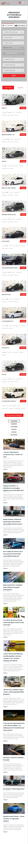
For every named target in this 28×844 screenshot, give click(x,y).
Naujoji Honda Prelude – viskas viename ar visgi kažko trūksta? (13, 819)
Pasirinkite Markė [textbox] (8, 37)
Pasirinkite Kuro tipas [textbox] (9, 59)
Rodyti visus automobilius (14, 415)
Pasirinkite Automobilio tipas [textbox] (11, 32)
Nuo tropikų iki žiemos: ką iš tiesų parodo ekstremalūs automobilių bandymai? (13, 554)
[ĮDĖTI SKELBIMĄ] (20, 2)
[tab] (8, 87)
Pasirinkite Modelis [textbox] (8, 43)
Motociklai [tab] (21, 25)
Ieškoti (14, 75)
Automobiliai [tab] (9, 25)
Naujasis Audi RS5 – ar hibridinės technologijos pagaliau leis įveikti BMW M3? (13, 488)
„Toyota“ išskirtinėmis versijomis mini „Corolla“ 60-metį (13, 454)
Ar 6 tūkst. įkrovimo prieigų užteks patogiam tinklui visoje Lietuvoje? (13, 622)
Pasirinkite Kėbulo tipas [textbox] (9, 65)
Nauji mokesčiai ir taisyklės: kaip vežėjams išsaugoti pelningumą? (12, 587)
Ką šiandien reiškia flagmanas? (13, 789)
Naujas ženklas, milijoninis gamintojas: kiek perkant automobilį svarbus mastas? (12, 522)
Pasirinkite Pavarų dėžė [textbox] (9, 70)
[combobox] (13, 32)
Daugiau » (5, 469)
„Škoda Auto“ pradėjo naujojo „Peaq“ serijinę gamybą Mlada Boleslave (13, 692)
